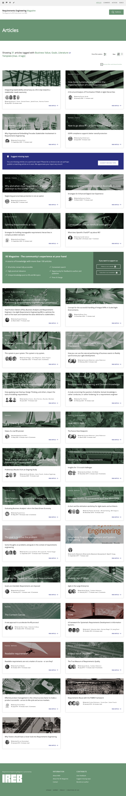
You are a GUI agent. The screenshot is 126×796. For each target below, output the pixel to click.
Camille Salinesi (84, 237)
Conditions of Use (73, 790)
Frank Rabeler (21, 666)
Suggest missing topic (108, 163)
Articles (98, 2)
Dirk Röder (95, 472)
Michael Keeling (105, 511)
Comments (106, 2)
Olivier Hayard (46, 358)
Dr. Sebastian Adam (95, 629)
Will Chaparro (115, 511)
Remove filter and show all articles (112, 64)
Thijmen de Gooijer (94, 511)
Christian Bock (21, 140)
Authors (114, 2)
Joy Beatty (87, 590)
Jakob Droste (35, 101)
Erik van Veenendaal (23, 741)
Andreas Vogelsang (49, 474)
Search (121, 2)
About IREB (56, 776)
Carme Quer (104, 702)
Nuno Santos (29, 399)
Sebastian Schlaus (33, 627)
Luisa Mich (24, 435)
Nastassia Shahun (85, 198)
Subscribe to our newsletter (107, 272)
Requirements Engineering (19, 11)
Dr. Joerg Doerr (115, 629)
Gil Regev (28, 358)
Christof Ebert (21, 705)
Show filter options (97, 54)
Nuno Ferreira (38, 399)
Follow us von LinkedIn (107, 266)
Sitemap (48, 790)
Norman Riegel (105, 629)
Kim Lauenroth (42, 552)
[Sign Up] (3, 2)
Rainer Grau (83, 314)
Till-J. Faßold (83, 399)
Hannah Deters (25, 101)
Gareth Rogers (21, 239)
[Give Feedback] (6, 2)
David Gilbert (88, 472)
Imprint (55, 790)
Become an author (82, 782)
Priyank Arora (21, 513)
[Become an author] (14, 2)
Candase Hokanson (95, 590)
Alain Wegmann (36, 358)
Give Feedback (81, 776)
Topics (117, 12)
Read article (52, 105)
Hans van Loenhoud (31, 552)
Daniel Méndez (30, 474)
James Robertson (100, 360)
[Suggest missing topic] (10, 2)
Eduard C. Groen (16, 101)
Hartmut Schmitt (44, 101)
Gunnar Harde (84, 96)
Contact (55, 782)
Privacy (62, 790)
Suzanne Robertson (89, 360)
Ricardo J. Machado (48, 399)
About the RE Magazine (60, 779)
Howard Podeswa (22, 319)
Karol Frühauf (21, 590)
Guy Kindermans (84, 138)
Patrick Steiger (51, 552)
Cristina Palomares (94, 702)
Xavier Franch (39, 474)
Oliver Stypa (24, 627)
